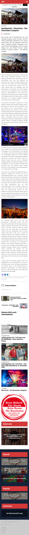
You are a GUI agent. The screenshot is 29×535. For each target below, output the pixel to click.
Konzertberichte (17, 276)
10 (15, 21)
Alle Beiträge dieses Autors (6, 289)
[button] (3, 275)
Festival (2, 279)
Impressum (3, 527)
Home (13, 276)
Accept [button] (25, 4)
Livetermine (23, 276)
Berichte (6, 276)
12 (18, 21)
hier (14, 271)
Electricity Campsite (13, 277)
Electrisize (19, 277)
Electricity (7, 277)
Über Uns (3, 530)
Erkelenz (22, 277)
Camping (3, 277)
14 (21, 21)
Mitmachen (3, 532)
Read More (14, 6)
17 (25, 21)
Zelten (6, 279)
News (26, 276)
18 (25, 22)
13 (19, 21)
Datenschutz (3, 529)
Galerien (9, 276)
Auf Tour (3, 276)
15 (22, 21)
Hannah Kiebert (7, 33)
